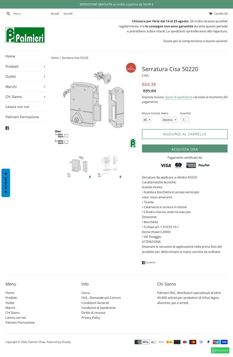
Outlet (25, 76)
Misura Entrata (151, 113)
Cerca (85, 293)
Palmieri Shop (36, 342)
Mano (164, 113)
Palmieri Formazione (22, 117)
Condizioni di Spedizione (98, 308)
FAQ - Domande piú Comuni (101, 298)
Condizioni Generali (95, 303)
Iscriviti (68, 13)
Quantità (185, 113)
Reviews (6, 183)
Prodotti (25, 66)
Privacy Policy (90, 317)
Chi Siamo (25, 96)
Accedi (55, 13)
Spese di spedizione (178, 97)
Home (10, 56)
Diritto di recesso (93, 312)
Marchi (25, 86)
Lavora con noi (17, 106)
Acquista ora (184, 149)
